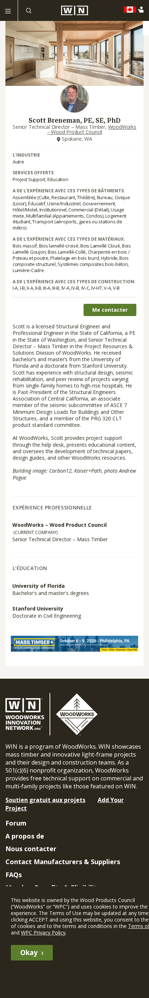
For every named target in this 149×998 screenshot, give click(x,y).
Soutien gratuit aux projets (45, 800)
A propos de (24, 836)
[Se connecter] (142, 9)
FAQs (13, 874)
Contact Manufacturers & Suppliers (62, 861)
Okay (29, 952)
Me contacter (110, 309)
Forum (15, 823)
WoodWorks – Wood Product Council (91, 129)
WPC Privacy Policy (43, 932)
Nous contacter (30, 848)
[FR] (132, 9)
